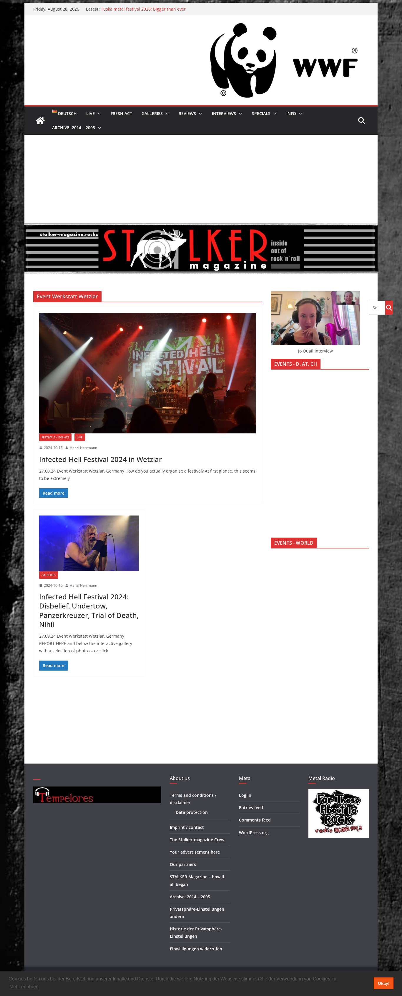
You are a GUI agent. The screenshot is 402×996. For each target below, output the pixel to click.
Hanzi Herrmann (83, 447)
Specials (261, 113)
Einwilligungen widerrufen (196, 949)
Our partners (183, 864)
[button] (98, 113)
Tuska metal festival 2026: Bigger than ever (143, 9)
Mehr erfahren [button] (24, 986)
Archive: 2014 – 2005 (73, 127)
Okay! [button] (384, 983)
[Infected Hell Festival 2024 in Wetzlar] (147, 373)
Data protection (192, 812)
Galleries (152, 113)
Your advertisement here (195, 852)
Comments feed (255, 820)
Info (291, 113)
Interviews (224, 113)
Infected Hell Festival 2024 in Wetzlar (100, 459)
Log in (245, 795)
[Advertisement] (201, 179)
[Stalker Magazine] (40, 121)
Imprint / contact (187, 827)
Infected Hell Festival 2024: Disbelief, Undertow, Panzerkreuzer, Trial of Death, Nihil (89, 610)
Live (90, 113)
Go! (389, 307)
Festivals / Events (55, 437)
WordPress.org (254, 832)
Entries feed (251, 807)
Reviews (187, 113)
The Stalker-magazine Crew (197, 839)
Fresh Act (121, 113)
